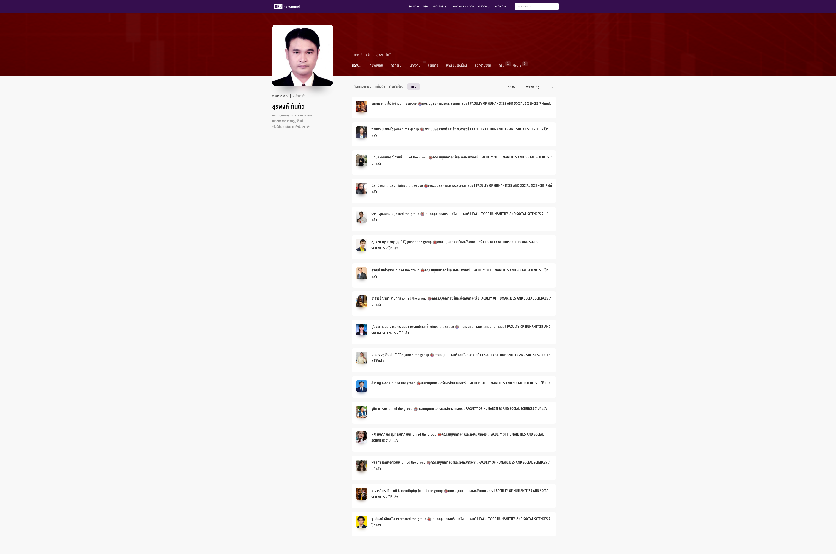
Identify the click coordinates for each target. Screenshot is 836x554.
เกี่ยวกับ (482, 6)
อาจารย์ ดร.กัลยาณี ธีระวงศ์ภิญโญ (394, 491)
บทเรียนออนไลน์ (456, 65)
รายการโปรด (396, 86)
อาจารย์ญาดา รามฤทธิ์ (386, 298)
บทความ (414, 65)
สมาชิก (412, 6)
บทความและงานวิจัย (463, 6)
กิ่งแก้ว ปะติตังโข (382, 129)
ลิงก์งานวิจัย (483, 65)
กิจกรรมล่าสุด (439, 6)
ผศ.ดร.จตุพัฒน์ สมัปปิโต (387, 355)
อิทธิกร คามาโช (381, 103)
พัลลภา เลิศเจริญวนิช (385, 462)
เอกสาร (433, 65)
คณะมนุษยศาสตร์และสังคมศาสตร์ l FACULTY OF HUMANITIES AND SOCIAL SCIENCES (480, 103)
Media (516, 65)
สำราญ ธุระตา (380, 383)
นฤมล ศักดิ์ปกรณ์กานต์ (386, 157)
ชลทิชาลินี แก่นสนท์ (384, 186)
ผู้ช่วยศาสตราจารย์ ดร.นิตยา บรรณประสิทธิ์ (399, 327)
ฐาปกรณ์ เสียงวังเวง (385, 519)
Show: (512, 86)
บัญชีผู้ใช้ (498, 6)
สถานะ (356, 65)
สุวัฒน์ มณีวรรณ (382, 270)
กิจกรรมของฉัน (362, 86)
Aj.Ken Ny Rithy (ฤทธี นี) (388, 242)
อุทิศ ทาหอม (379, 409)
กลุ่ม (425, 6)
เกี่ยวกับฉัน (375, 65)
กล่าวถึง (380, 86)
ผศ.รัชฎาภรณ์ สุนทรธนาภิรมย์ (391, 434)
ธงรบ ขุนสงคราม (382, 214)
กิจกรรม (396, 65)
